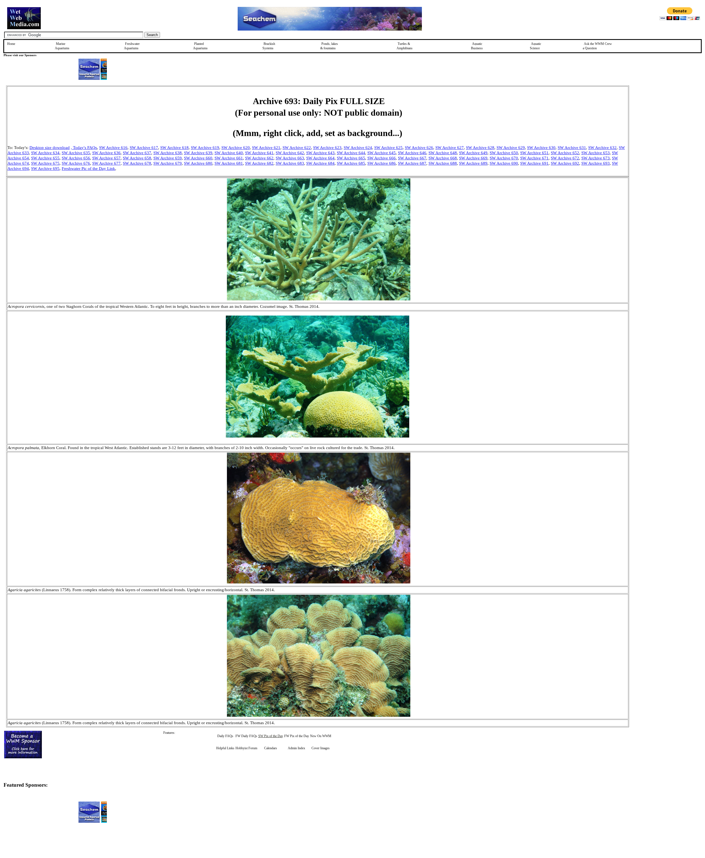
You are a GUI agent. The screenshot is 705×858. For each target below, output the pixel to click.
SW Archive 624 (358, 147)
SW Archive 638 (167, 153)
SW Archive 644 (351, 153)
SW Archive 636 (106, 153)
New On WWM (320, 736)
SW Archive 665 (351, 158)
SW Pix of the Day (270, 736)
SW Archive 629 (511, 147)
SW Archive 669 (473, 158)
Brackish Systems (268, 46)
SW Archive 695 (45, 168)
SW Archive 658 (137, 158)
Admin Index (296, 748)
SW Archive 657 (106, 158)
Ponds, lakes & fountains (329, 46)
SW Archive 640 (229, 153)
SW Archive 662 (259, 158)
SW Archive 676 (76, 163)
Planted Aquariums (200, 46)
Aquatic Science (535, 46)
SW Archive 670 (504, 158)
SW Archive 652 (565, 153)
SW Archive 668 (443, 158)
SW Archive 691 (534, 163)
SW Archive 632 (602, 147)
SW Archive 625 (388, 147)
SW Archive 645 (381, 153)
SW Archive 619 (205, 147)
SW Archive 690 (504, 163)
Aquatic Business (477, 46)
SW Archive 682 (259, 163)
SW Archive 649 (473, 153)
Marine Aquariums (62, 46)
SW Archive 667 (412, 158)
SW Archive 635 (76, 153)
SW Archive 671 (534, 158)
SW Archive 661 (229, 158)
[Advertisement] (656, 124)
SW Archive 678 (137, 163)
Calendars (270, 748)
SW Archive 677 (106, 163)
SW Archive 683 (290, 163)
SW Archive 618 (174, 147)
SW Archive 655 (45, 158)
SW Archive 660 (198, 158)
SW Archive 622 (297, 147)
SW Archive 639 (198, 153)
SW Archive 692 (565, 163)
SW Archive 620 (235, 147)
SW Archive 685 (351, 163)
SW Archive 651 (534, 153)
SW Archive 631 (572, 147)
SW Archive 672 (565, 158)
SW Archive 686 (381, 163)
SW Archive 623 (327, 147)
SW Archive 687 (412, 163)
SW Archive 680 (198, 163)
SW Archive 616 (113, 147)
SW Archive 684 (320, 163)
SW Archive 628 (480, 147)
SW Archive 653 (595, 153)
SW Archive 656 (76, 158)
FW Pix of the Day (296, 736)
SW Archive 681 (229, 163)
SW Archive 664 (320, 158)
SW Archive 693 (595, 163)
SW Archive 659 (167, 158)
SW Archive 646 (412, 153)
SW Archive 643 (320, 153)
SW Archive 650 (504, 153)
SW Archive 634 (45, 153)
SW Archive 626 (419, 147)
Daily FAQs (225, 736)
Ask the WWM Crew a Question (597, 46)
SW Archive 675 (45, 163)
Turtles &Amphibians (405, 46)
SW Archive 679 (167, 163)
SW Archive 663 (290, 158)
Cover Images (320, 748)
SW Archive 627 (449, 147)
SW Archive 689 (473, 163)
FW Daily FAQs (246, 736)
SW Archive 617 (144, 147)
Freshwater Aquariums (132, 46)
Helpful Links (225, 748)
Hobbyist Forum (246, 748)
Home (11, 44)
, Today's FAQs (84, 147)
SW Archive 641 (259, 153)
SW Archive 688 (443, 163)
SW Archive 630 (541, 147)
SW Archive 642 (290, 153)
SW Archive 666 (381, 158)
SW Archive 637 (137, 153)
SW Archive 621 (266, 147)
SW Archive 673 (595, 158)
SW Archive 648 (443, 153)
